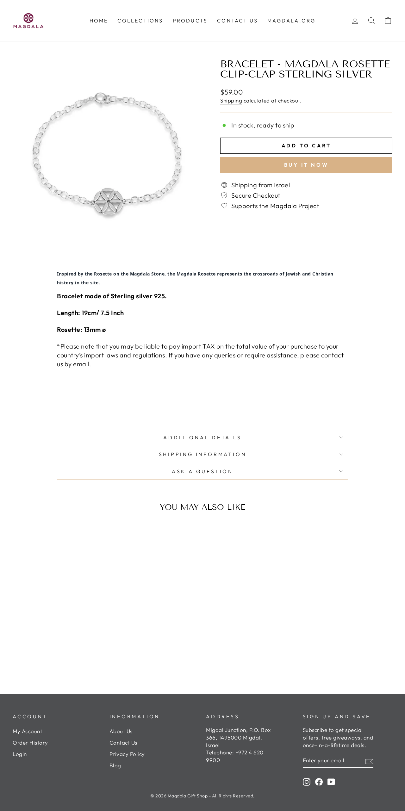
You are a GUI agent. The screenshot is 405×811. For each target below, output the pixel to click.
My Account (27, 731)
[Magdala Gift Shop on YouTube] (331, 781)
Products (190, 20)
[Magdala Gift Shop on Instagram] (306, 781)
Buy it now (306, 165)
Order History (30, 742)
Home (99, 20)
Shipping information (202, 454)
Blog (115, 765)
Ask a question (202, 471)
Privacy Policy (127, 754)
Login (20, 754)
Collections (140, 20)
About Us (121, 731)
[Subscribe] (369, 760)
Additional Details (202, 437)
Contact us (237, 20)
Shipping (231, 100)
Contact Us (123, 742)
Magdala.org (291, 20)
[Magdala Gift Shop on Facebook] (319, 781)
